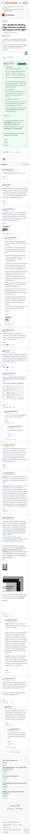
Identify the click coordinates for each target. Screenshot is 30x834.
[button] (3, 3)
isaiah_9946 (7, 184)
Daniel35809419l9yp (9, 209)
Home (4, 6)
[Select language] (20, 3)
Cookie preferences (6, 827)
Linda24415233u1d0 (9, 169)
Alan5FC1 (9, 706)
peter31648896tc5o (11, 237)
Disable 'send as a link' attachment (10, 776)
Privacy (20, 824)
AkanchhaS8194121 (10, 63)
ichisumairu (7, 350)
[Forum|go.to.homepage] (11, 3)
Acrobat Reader (20, 6)
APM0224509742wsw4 (10, 444)
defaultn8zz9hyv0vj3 (9, 678)
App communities (11, 6)
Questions (5, 8)
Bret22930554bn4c (9, 517)
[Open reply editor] (15, 158)
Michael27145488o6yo (10, 373)
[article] (15, 174)
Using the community (7, 824)
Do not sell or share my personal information (11, 829)
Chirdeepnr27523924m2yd (16, 426)
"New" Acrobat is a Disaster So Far (10, 760)
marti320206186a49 (9, 329)
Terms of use (15, 824)
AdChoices (6, 832)
